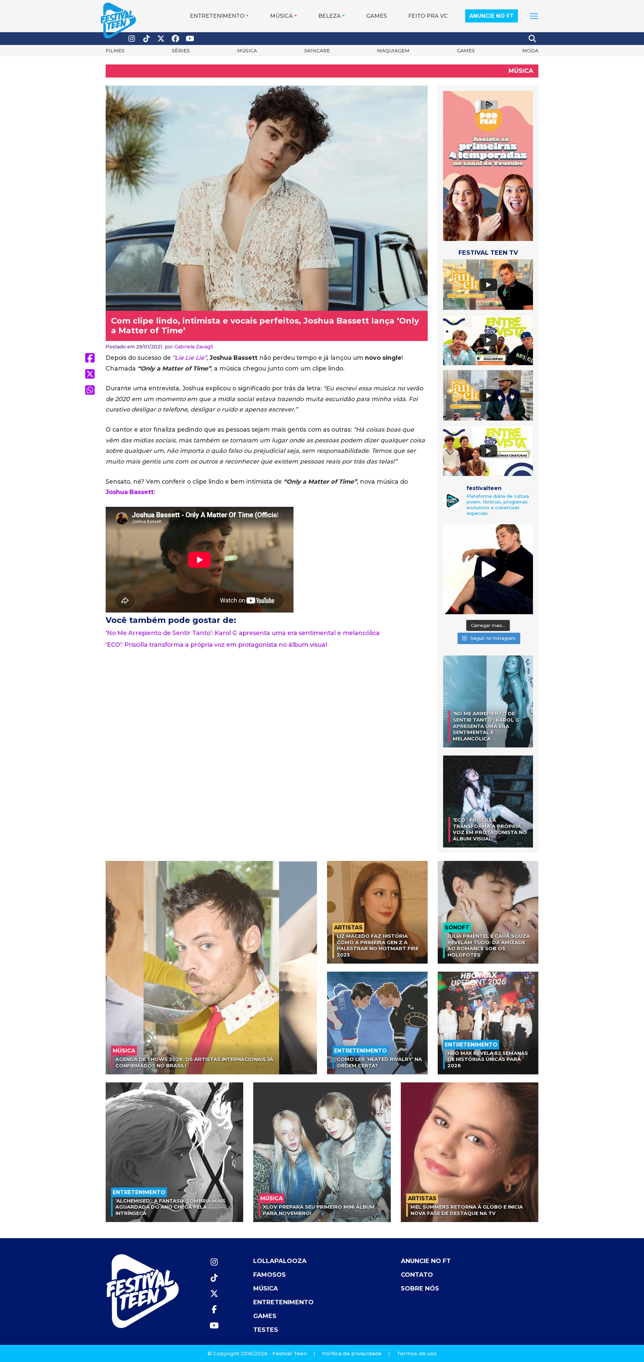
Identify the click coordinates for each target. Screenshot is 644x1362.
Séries (181, 51)
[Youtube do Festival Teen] (190, 38)
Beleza (329, 16)
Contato (417, 1274)
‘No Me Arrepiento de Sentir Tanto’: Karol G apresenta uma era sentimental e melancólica (243, 632)
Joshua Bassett (130, 491)
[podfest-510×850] (488, 165)
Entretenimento (217, 16)
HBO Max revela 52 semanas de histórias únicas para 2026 (487, 1059)
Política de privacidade (352, 1353)
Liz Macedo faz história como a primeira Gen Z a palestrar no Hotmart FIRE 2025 (378, 945)
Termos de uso (417, 1353)
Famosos (269, 1274)
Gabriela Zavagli (193, 347)
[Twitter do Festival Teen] (161, 38)
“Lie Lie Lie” (189, 357)
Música (281, 16)
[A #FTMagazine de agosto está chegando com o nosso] (488, 569)
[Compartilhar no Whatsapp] (90, 390)
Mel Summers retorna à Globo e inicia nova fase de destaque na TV (467, 1210)
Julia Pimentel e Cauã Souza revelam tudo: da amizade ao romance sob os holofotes (488, 945)
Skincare (317, 51)
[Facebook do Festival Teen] (175, 38)
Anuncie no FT (491, 16)
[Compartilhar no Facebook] (90, 357)
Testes (265, 1329)
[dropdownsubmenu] (534, 16)
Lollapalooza (280, 1261)
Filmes (115, 51)
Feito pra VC (428, 16)
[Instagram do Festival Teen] (132, 38)
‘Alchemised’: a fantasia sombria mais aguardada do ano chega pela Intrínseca (170, 1207)
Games (376, 16)
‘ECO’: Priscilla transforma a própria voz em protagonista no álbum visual (216, 644)
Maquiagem (393, 51)
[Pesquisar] (533, 39)
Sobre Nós (420, 1288)
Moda (530, 51)
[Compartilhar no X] (90, 374)
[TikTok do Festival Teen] (146, 38)
